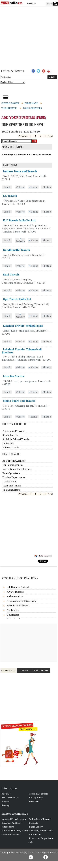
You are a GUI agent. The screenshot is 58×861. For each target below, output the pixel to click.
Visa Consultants (11, 489)
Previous (23, 135)
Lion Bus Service (13, 376)
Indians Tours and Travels (20, 171)
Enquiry (5, 801)
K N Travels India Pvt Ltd (19, 220)
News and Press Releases (14, 819)
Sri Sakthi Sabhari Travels (15, 439)
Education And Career (12, 822)
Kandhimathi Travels (16, 250)
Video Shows (8, 826)
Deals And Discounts (11, 834)
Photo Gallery (36, 826)
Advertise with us (10, 797)
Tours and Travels (11, 485)
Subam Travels (10, 435)
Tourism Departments (13, 477)
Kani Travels (11, 274)
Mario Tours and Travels (19, 400)
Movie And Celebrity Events (15, 830)
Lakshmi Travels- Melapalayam (23, 325)
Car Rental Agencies (13, 464)
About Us (6, 793)
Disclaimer (34, 801)
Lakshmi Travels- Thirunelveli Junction (22, 351)
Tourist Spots (9, 481)
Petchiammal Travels (13, 430)
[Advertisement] (29, 37)
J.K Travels (10, 195)
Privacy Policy (36, 797)
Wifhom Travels (10, 447)
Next (50, 135)
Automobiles (35, 834)
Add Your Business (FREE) (23, 117)
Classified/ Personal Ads (41, 830)
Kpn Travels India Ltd (17, 299)
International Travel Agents (17, 469)
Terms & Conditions (38, 793)
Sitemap (5, 805)
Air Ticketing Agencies (14, 460)
